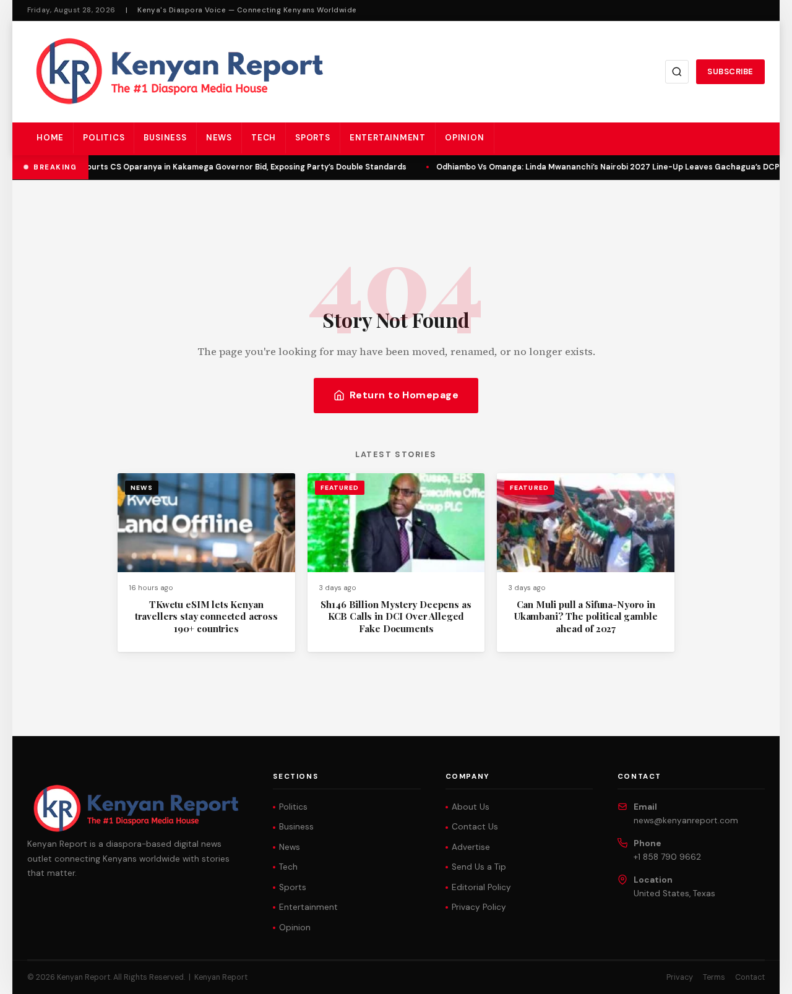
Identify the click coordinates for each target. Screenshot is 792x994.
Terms (714, 977)
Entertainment (388, 137)
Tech (263, 137)
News (219, 137)
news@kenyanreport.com (686, 820)
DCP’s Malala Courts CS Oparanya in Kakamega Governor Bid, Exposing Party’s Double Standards (214, 167)
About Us (470, 807)
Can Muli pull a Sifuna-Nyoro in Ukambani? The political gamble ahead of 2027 (585, 616)
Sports (312, 137)
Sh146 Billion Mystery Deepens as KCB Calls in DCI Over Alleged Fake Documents (396, 616)
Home (50, 137)
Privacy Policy (479, 907)
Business (165, 137)
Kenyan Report (221, 977)
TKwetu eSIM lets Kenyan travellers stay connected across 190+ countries (206, 616)
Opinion (464, 137)
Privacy (679, 977)
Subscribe (730, 71)
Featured (340, 488)
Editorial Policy (481, 887)
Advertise (471, 847)
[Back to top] (761, 975)
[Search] (677, 72)
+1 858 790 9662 (667, 857)
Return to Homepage (404, 394)
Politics (103, 137)
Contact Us (475, 826)
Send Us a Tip (479, 867)
